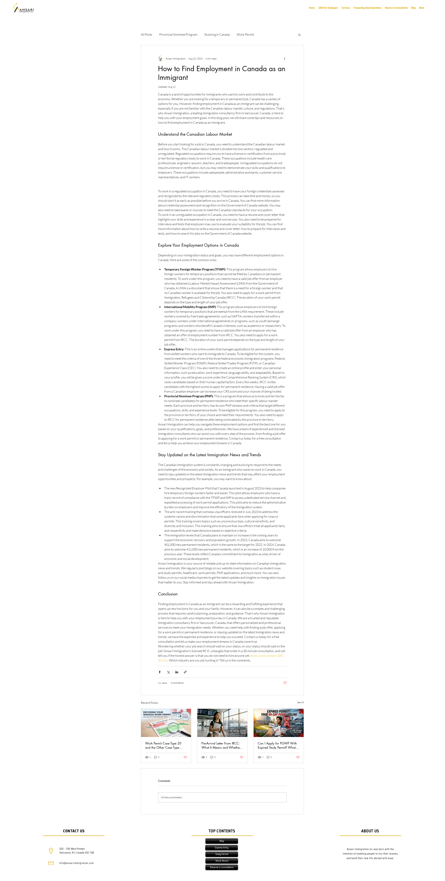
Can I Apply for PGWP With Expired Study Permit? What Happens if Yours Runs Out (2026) (277, 745)
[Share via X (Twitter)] (168, 672)
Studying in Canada (217, 34)
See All (300, 702)
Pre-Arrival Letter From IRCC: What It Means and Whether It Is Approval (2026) (222, 745)
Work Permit (245, 34)
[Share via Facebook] (159, 672)
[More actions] (284, 58)
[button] (421, 8)
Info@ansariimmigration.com (76, 863)
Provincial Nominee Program (178, 34)
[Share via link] (185, 672)
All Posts (146, 34)
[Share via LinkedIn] (176, 672)
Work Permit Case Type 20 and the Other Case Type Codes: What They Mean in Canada (164, 745)
